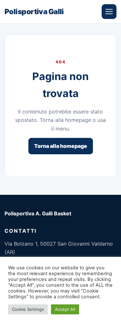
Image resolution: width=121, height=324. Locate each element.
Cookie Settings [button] (28, 309)
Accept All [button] (65, 309)
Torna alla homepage (60, 146)
